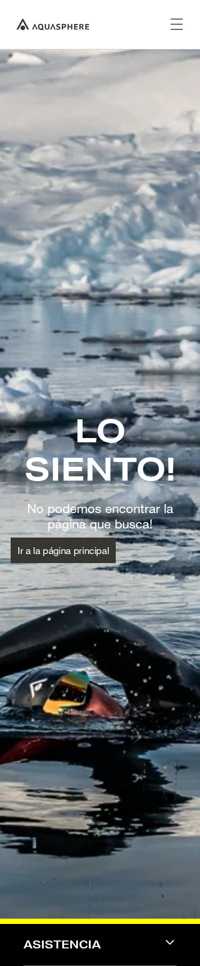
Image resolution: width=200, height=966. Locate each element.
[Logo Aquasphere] (53, 24)
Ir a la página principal (63, 550)
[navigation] (100, 951)
